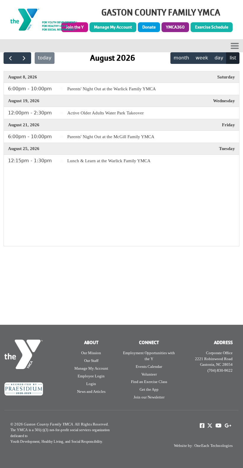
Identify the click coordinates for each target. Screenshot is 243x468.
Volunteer (149, 374)
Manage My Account (113, 27)
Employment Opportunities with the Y (149, 356)
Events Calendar (149, 366)
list (233, 58)
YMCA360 (175, 27)
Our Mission (91, 353)
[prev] (10, 58)
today (44, 58)
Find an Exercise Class (149, 381)
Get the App (149, 389)
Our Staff (91, 360)
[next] (24, 58)
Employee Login (91, 376)
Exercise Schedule (211, 27)
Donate (149, 27)
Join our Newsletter (149, 397)
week (202, 58)
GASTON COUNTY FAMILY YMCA (160, 12)
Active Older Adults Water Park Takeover (105, 113)
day (219, 58)
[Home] (46, 19)
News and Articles (91, 391)
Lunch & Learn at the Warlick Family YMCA (109, 160)
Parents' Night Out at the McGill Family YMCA (110, 136)
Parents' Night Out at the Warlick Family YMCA (111, 88)
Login (91, 384)
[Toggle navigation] (234, 46)
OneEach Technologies (213, 445)
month (181, 58)
